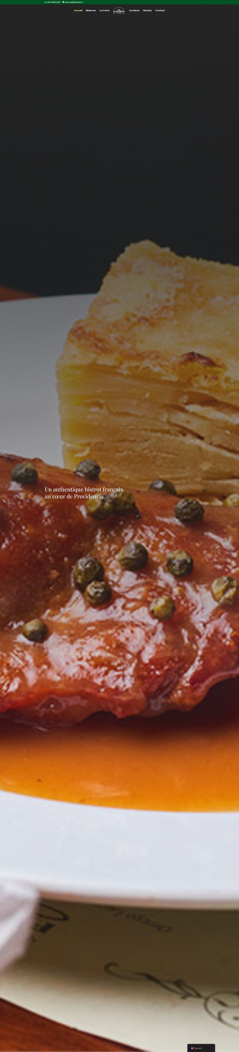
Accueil (78, 11)
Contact (160, 11)
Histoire (147, 11)
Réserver (91, 11)
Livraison (134, 11)
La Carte (104, 11)
